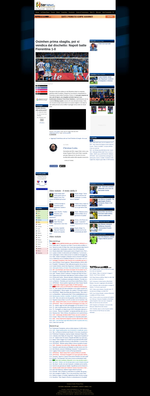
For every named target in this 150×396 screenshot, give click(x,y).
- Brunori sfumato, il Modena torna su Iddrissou (70, 277)
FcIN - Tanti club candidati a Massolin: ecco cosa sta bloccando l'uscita (105, 188)
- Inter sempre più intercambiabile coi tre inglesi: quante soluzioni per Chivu (74, 288)
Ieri (94, 140)
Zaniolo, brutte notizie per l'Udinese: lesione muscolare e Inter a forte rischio (73, 367)
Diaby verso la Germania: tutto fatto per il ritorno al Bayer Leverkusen (71, 275)
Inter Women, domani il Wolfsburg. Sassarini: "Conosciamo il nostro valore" (73, 349)
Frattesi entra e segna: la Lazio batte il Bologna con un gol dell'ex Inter (81, 205)
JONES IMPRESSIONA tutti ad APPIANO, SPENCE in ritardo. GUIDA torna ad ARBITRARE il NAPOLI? (83, 243)
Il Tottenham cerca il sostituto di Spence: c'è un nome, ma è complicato (71, 258)
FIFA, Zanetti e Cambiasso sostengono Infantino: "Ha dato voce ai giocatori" (73, 279)
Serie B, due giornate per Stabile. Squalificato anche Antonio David (71, 366)
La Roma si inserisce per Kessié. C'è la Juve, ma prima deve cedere (72, 332)
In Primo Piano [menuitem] (45, 12)
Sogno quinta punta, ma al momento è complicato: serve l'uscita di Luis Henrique (76, 330)
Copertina (93, 74)
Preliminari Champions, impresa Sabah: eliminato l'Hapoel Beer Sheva (72, 334)
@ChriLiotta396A (67, 133)
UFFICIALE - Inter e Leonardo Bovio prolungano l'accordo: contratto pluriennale (74, 303)
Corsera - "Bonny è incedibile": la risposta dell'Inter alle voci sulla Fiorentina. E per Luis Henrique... (112, 146)
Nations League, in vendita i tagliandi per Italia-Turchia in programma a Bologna (74, 375)
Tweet (63, 166)
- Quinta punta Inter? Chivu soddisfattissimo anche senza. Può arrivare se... (77, 294)
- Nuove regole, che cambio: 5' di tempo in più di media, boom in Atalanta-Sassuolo (79, 290)
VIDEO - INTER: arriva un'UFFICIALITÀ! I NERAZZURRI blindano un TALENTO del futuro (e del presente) (114, 154)
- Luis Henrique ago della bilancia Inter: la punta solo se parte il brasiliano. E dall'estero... (78, 320)
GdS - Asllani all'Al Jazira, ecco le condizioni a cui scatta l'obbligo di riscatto (107, 142)
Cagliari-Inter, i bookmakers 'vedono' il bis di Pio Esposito (68, 249)
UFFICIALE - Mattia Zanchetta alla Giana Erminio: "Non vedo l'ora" (70, 292)
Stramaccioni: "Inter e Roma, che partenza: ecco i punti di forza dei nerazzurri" (73, 313)
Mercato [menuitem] (98, 12)
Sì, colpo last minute (41, 112)
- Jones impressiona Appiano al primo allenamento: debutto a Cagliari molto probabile (77, 318)
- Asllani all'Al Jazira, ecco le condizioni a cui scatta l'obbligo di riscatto (73, 301)
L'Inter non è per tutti (58, 322)
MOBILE (87, 386)
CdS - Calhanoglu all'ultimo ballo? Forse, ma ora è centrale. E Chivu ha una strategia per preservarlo (112, 152)
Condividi (54, 166)
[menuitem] (113, 12)
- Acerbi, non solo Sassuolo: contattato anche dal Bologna (71, 364)
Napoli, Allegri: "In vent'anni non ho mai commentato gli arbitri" (81, 230)
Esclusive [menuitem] (72, 12)
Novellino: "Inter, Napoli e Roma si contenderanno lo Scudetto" (69, 377)
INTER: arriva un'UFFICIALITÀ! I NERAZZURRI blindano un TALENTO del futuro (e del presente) (81, 286)
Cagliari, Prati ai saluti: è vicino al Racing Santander (66, 351)
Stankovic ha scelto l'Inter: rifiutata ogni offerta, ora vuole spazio (71, 345)
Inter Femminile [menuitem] (106, 12)
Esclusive (93, 184)
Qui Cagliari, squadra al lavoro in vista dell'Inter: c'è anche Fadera (70, 341)
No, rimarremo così (41, 117)
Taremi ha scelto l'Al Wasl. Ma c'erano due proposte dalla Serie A (70, 247)
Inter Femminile (94, 221)
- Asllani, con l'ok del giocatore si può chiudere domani (70, 362)
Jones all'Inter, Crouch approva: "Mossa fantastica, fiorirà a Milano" (70, 262)
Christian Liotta (54, 133)
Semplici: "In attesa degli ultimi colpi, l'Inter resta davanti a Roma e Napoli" (73, 271)
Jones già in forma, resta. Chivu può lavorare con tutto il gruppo (70, 268)
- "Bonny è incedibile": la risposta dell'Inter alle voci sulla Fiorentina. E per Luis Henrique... (79, 311)
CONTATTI (81, 386)
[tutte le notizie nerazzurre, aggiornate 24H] (46, 4)
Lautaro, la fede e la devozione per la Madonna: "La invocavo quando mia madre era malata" (78, 253)
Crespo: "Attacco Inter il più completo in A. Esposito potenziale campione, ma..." (74, 316)
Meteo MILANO (42, 189)
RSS (90, 386)
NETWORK (61, 386)
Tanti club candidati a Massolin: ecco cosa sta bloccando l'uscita (72, 360)
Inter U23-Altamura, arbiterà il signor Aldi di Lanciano (67, 369)
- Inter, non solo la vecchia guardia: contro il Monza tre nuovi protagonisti (73, 298)
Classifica (39, 208)
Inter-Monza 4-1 (95, 103)
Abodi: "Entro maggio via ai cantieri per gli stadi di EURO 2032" (70, 339)
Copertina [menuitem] (64, 12)
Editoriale (93, 41)
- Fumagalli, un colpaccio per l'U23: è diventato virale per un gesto (71, 309)
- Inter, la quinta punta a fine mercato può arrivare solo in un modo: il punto (73, 307)
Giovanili (92, 209)
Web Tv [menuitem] (92, 12)
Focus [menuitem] (53, 12)
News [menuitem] (58, 12)
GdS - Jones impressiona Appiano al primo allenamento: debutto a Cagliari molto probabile (110, 144)
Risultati (42, 122)
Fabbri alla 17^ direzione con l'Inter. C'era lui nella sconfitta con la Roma (72, 245)
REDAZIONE (67, 386)
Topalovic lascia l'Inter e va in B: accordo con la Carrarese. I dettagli (71, 300)
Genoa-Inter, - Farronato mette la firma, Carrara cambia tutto (105, 213)
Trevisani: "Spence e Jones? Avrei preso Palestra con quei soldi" (70, 356)
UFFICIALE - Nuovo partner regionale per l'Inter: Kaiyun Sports (69, 283)
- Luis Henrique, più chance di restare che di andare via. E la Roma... (72, 269)
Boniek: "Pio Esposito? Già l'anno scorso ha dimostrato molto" (69, 358)
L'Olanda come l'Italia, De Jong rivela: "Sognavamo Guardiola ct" (70, 336)
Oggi (91, 140)
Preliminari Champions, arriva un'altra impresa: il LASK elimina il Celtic (72, 328)
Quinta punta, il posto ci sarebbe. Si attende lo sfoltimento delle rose (71, 296)
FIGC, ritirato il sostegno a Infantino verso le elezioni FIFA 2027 (69, 256)
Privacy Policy (79, 383)
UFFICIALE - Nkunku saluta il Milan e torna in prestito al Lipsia (69, 343)
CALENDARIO (74, 386)
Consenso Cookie (71, 383)
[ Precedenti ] (42, 185)
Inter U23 (92, 234)
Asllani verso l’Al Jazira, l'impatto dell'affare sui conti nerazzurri (71, 337)
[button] (42, 120)
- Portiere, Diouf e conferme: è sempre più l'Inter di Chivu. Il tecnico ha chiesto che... (76, 273)
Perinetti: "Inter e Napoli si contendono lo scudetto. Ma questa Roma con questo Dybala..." (77, 371)
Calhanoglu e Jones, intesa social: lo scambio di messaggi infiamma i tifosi (73, 254)
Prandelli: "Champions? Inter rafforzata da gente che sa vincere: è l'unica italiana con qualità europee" (80, 264)
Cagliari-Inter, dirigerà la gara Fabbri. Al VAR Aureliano (67, 284)
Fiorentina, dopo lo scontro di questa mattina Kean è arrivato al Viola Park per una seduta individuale (101, 310)
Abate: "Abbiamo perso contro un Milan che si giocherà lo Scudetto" (81, 213)
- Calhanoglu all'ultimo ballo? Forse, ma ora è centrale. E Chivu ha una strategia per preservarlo (80, 315)
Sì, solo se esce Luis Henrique (42, 114)
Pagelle (92, 196)
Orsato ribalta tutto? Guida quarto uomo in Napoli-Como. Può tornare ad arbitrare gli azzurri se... (57, 197)
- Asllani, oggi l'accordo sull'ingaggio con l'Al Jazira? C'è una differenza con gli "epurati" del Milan (80, 305)
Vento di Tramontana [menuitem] (82, 12)
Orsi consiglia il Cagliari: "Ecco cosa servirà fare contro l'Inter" (69, 373)
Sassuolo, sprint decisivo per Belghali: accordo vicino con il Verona (71, 347)
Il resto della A (57, 131)
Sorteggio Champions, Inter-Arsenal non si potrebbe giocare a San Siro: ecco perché (75, 260)
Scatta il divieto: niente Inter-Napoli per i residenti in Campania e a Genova (73, 266)
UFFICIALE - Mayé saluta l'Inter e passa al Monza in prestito (69, 352)
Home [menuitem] (37, 12)
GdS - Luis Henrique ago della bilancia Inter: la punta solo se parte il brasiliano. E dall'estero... (111, 150)
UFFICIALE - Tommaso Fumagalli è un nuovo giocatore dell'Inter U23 (71, 354)
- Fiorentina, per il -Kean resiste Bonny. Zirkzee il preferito (72, 281)
